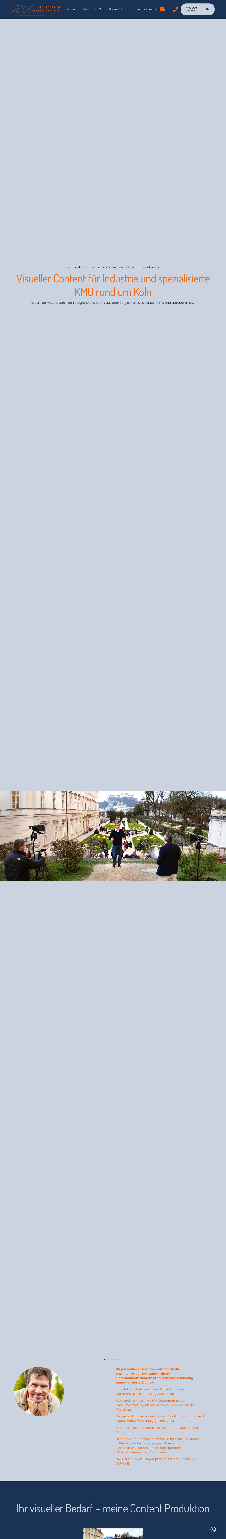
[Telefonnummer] (175, 9)
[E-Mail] (162, 9)
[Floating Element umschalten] (213, 1529)
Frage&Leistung (148, 9)
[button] (3, 836)
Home (70, 9)
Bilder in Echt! (118, 9)
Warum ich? (92, 9)
